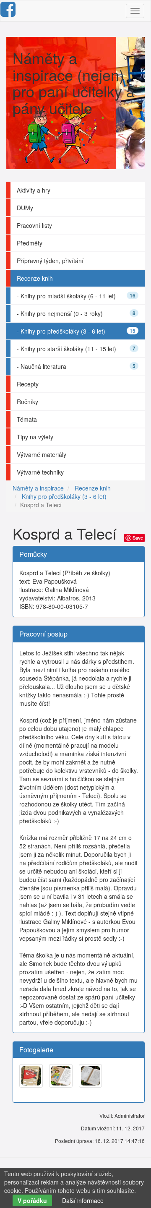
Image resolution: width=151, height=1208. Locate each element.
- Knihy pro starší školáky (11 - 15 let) (76, 348)
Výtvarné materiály (41, 454)
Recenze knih (35, 278)
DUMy (25, 208)
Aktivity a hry (33, 190)
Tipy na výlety (35, 437)
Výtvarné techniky (40, 472)
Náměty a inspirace (38, 488)
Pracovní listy (34, 225)
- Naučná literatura (76, 366)
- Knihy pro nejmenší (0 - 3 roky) (76, 313)
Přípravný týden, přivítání (50, 260)
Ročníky (27, 401)
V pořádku (32, 1200)
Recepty (28, 384)
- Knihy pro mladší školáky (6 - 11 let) (76, 296)
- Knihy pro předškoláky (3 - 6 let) (76, 331)
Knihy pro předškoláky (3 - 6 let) (64, 496)
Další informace (83, 1200)
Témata (27, 419)
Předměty (29, 243)
